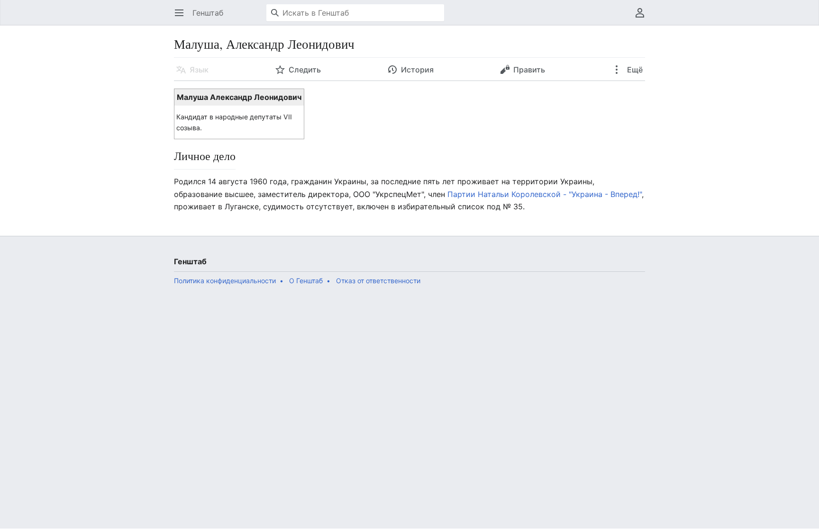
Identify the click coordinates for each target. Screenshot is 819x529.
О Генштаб (306, 281)
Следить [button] (305, 69)
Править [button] (529, 69)
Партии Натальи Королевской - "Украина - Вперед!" (544, 194)
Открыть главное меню (182, 17)
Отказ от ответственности (378, 281)
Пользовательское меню (643, 17)
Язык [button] (199, 69)
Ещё (634, 69)
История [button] (417, 69)
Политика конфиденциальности (225, 281)
